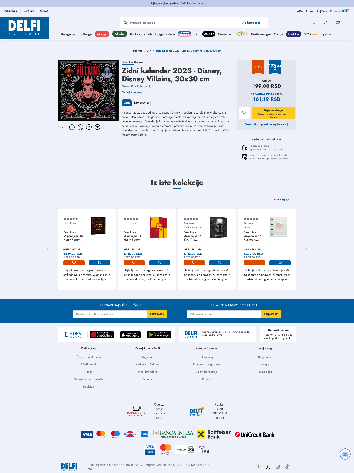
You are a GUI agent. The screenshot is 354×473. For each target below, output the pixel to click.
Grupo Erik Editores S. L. (138, 86)
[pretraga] (125, 23)
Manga (247, 227)
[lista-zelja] (74, 262)
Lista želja (265, 372)
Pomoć (206, 379)
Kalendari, (128, 62)
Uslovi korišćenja (206, 372)
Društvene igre (261, 34)
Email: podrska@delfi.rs (278, 338)
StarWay (139, 62)
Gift (196, 34)
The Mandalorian (193, 227)
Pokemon (224, 34)
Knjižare (147, 357)
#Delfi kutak (88, 364)
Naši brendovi (147, 372)
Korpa (265, 364)
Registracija (265, 357)
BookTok (293, 34)
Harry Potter (70, 223)
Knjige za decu (165, 34)
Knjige (87, 34)
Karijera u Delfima (147, 364)
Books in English (141, 34)
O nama (147, 379)
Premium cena (262, 94)
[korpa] (99, 262)
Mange (278, 34)
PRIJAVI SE (271, 314)
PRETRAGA (157, 314)
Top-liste (325, 34)
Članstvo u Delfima (88, 357)
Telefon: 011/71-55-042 (278, 334)
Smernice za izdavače (88, 379)
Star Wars (189, 223)
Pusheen (248, 223)
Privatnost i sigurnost (206, 364)
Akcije (88, 372)
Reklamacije (206, 357)
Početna (137, 51)
